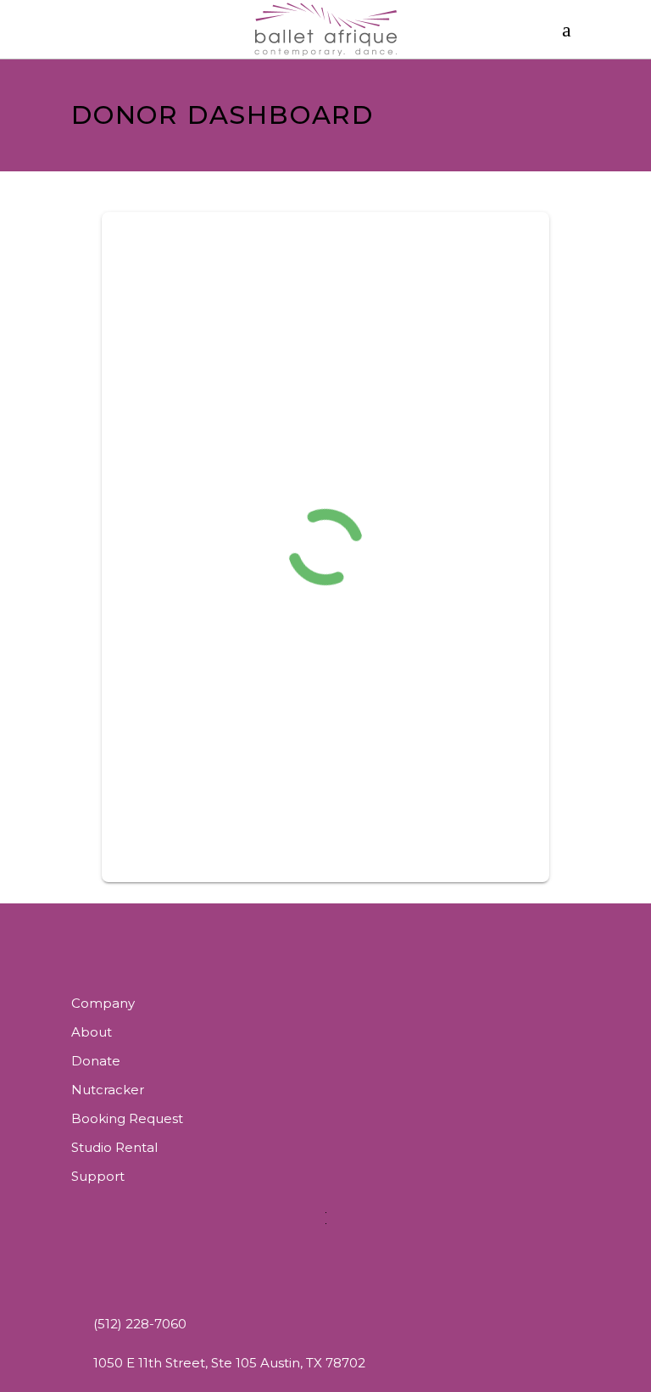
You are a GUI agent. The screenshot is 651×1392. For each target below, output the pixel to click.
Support (98, 1176)
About (91, 1032)
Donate (95, 1061)
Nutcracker (107, 1090)
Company (103, 1003)
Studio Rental (114, 1147)
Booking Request (127, 1118)
